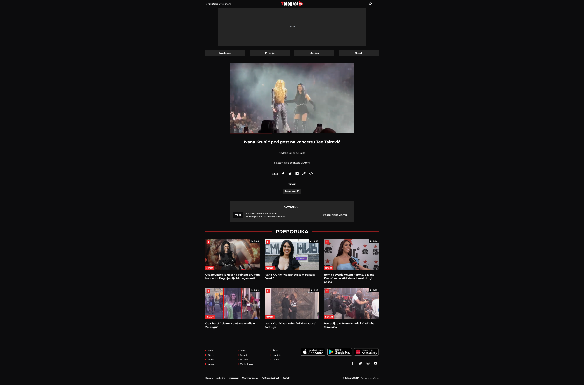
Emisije (270, 53)
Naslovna (225, 53)
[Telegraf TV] (376, 363)
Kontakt (286, 378)
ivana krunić (292, 191)
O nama (209, 378)
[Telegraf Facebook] (353, 363)
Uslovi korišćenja (250, 378)
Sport (358, 53)
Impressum (233, 378)
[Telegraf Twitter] (360, 363)
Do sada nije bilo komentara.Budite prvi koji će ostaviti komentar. (266, 215)
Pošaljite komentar (335, 215)
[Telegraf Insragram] (368, 363)
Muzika (314, 53)
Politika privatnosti (270, 378)
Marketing (220, 378)
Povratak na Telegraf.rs (219, 4)
